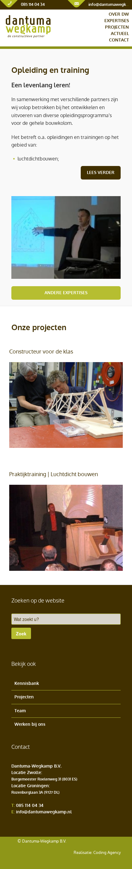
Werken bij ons (29, 724)
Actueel (120, 34)
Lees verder (101, 173)
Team (20, 711)
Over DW (119, 14)
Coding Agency (107, 852)
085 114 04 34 (33, 4)
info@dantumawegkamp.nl (44, 812)
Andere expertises (66, 293)
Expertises (116, 21)
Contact (119, 40)
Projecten (117, 27)
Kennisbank (26, 683)
